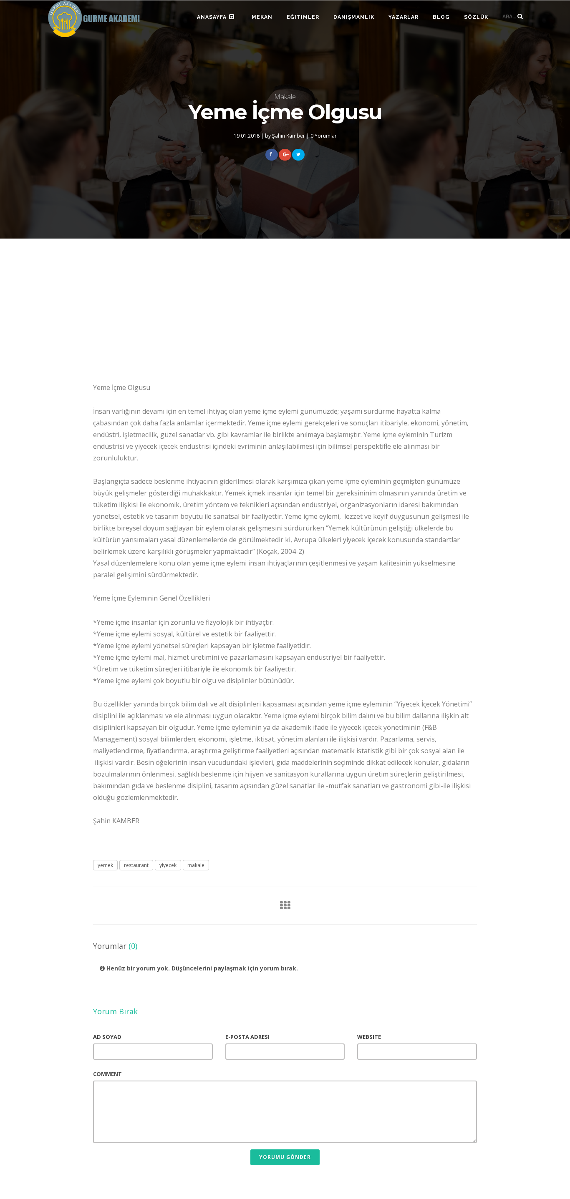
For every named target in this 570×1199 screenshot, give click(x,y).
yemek (105, 865)
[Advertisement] (285, 314)
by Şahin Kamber (285, 135)
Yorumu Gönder (285, 1157)
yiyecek (168, 865)
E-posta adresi (247, 1037)
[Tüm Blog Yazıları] (282, 905)
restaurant (136, 865)
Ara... (509, 17)
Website (369, 1037)
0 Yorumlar (323, 135)
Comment (107, 1074)
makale (195, 865)
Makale (285, 96)
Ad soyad (107, 1037)
